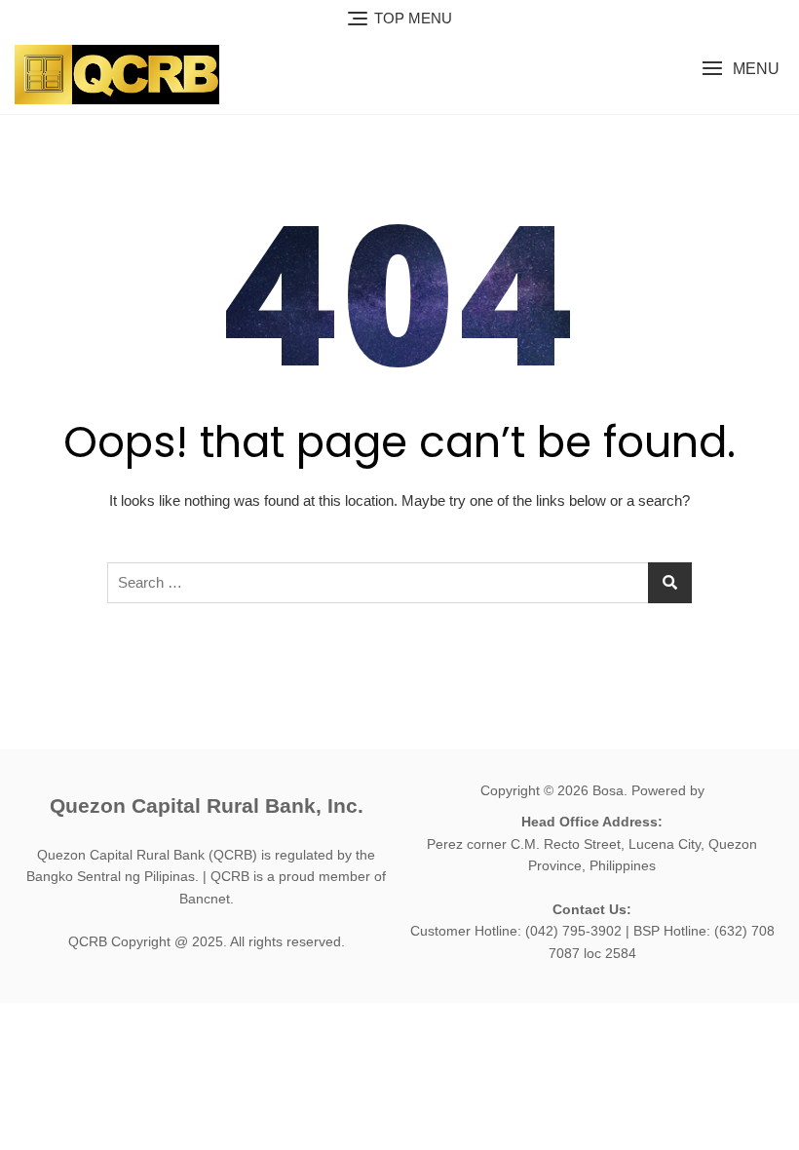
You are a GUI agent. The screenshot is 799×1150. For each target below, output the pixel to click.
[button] (741, 68)
